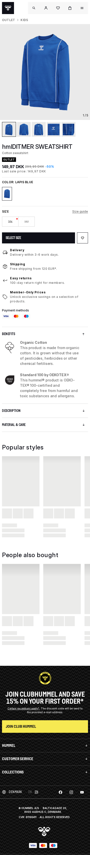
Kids (24, 20)
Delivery (17, 250)
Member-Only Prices (28, 292)
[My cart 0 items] (70, 8)
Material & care (14, 425)
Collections (13, 772)
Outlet (8, 20)
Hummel (8, 745)
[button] (46, 8)
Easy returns (21, 278)
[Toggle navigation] (34, 8)
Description (11, 411)
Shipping (17, 264)
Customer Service (17, 759)
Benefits (8, 334)
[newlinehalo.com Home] (8, 8)
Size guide (80, 211)
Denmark (15, 792)
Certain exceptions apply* (24, 708)
